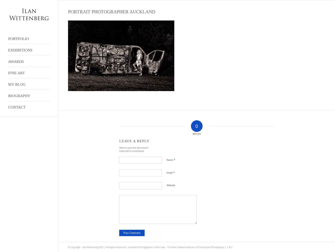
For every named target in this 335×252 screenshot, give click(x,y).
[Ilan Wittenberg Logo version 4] (29, 14)
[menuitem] (29, 38)
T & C (230, 247)
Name (171, 159)
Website (171, 185)
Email (170, 172)
